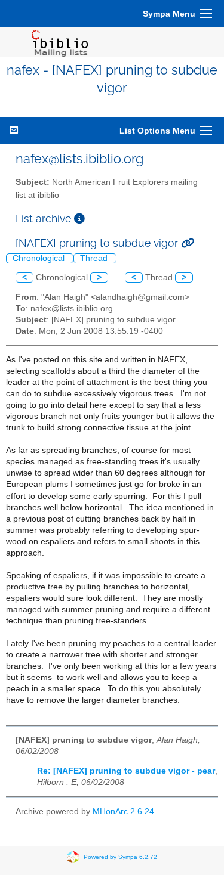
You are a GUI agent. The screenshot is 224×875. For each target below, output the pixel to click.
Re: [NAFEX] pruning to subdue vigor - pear (126, 771)
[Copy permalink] (187, 243)
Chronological (40, 258)
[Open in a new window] (79, 218)
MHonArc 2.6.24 (123, 811)
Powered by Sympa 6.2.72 (120, 856)
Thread (95, 258)
